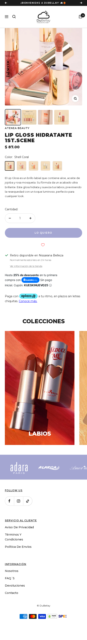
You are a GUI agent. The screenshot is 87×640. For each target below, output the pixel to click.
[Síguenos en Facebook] (9, 512)
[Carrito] (80, 28)
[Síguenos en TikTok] (27, 512)
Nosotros (11, 582)
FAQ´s (10, 589)
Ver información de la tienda (26, 277)
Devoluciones (15, 597)
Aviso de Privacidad (19, 538)
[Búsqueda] (14, 28)
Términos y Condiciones (14, 548)
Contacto (11, 604)
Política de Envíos (18, 558)
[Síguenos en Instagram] (18, 512)
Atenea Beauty (17, 139)
